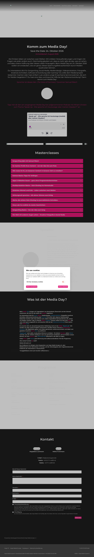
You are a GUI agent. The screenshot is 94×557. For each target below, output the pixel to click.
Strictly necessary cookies (35, 282)
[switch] (63, 282)
